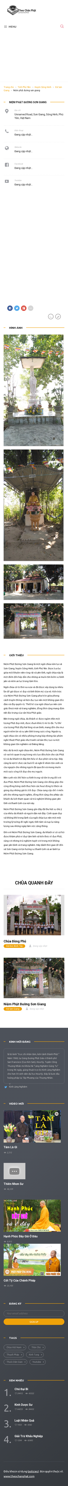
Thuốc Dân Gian (14, 1362)
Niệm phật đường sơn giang (25, 1004)
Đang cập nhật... (24, 151)
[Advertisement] (34, 54)
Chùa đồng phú (15, 941)
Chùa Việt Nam (14, 1347)
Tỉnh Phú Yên (24, 87)
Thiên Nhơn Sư (13, 1184)
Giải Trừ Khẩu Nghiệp (29, 1436)
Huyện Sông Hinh (43, 87)
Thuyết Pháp (13, 1354)
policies (33, 1471)
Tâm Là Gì (10, 1147)
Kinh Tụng (34, 1354)
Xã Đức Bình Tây (14, 946)
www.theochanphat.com (19, 1476)
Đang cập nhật (40, 946)
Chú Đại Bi (21, 1389)
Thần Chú (36, 1347)
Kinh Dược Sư (23, 1404)
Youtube (36, 1362)
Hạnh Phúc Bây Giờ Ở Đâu (21, 1236)
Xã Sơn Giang (12, 1009)
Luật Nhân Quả (24, 1420)
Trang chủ (9, 87)
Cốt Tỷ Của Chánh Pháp (19, 1280)
